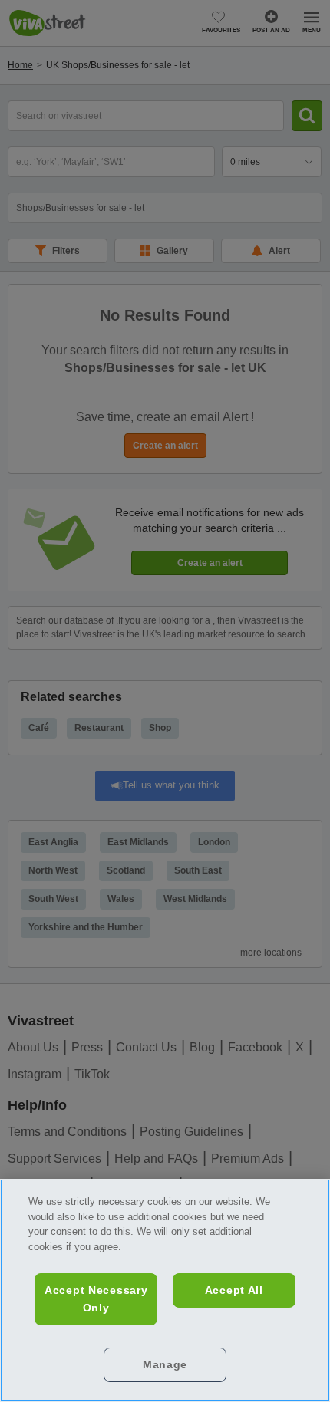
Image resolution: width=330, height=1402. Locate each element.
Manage (165, 1364)
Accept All (234, 1290)
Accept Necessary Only (96, 1299)
